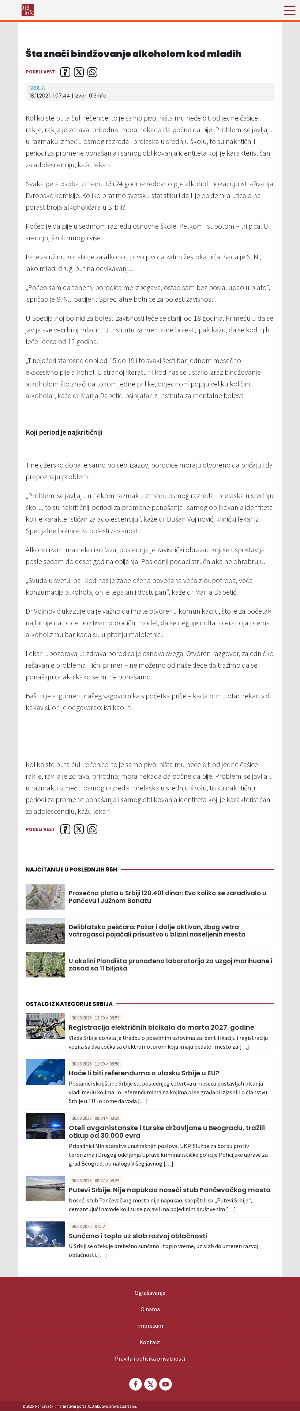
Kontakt (150, 1342)
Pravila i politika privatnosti (150, 1358)
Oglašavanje (150, 1292)
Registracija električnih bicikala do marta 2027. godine (161, 1027)
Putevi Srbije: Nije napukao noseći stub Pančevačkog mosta (170, 1189)
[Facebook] (135, 1384)
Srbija (37, 88)
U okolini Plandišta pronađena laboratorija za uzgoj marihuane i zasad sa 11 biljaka (170, 964)
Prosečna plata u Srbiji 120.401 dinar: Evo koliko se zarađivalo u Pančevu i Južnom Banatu (167, 896)
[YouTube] (165, 1384)
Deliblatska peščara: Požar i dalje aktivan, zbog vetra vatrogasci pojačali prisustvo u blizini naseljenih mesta (157, 930)
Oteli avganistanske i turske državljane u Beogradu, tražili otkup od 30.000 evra (167, 1131)
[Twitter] (150, 1384)
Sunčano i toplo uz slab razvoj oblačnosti (138, 1235)
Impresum (150, 1325)
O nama (150, 1309)
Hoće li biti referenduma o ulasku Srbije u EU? (144, 1073)
